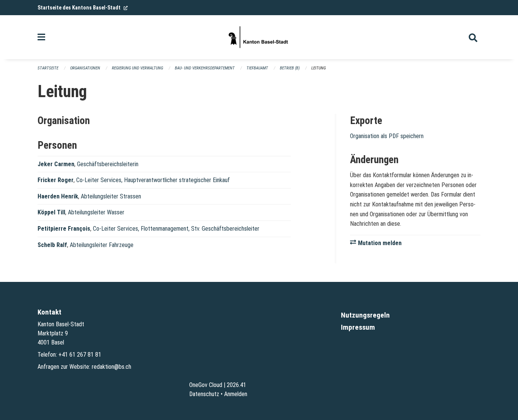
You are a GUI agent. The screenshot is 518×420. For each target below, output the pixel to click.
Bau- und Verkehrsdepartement (205, 68)
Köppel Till (51, 212)
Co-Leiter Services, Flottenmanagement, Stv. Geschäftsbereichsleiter (176, 228)
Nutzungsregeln (365, 315)
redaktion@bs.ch (111, 366)
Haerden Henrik (58, 196)
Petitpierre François (64, 228)
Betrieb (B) (290, 68)
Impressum (358, 327)
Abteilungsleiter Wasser (96, 212)
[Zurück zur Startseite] (259, 37)
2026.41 (236, 385)
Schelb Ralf (52, 245)
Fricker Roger (56, 180)
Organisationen (85, 68)
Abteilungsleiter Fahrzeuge (101, 245)
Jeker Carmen (56, 164)
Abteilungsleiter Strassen (111, 196)
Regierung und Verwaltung (137, 68)
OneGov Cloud (205, 385)
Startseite (48, 68)
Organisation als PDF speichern (387, 136)
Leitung (318, 68)
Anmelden (235, 394)
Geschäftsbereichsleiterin (107, 164)
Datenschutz (204, 394)
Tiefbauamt (257, 68)
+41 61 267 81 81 (79, 354)
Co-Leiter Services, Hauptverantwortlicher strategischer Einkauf (153, 180)
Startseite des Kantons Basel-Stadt (83, 8)
